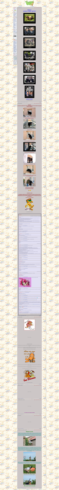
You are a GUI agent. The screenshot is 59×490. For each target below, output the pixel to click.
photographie (14, 19)
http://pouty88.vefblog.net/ (25, 225)
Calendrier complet (15, 59)
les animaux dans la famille (22, 315)
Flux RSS (15, 39)
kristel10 (20, 246)
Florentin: (15, 46)
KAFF (19, 238)
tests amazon (14, 27)
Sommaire (14, 15)
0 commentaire (40, 428)
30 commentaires (40, 315)
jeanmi (19, 308)
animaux (14, 22)
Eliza (19, 228)
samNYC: (15, 47)
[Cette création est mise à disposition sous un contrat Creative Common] (15, 36)
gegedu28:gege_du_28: (15, 50)
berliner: (15, 51)
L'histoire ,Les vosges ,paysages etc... (15, 24)
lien (19, 315)
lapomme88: (15, 42)
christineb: (15, 43)
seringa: (15, 44)
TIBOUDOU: (15, 41)
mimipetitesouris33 (20, 274)
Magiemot (20, 263)
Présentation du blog (15, 13)
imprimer (18, 315)
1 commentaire (40, 398)
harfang (19, 225)
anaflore (20, 255)
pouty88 (19, 240)
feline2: (15, 48)
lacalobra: (15, 45)
